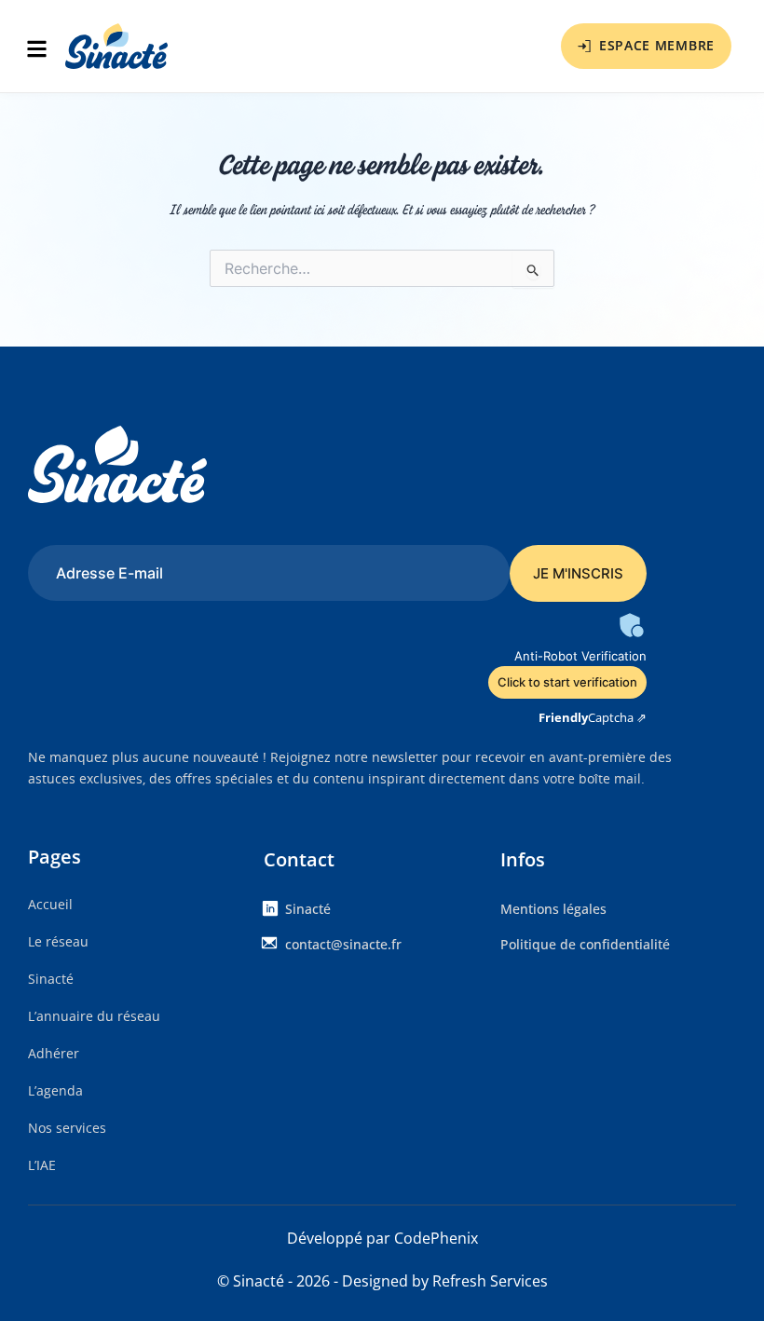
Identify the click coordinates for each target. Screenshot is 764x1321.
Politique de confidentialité (585, 944)
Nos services (67, 1128)
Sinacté (51, 978)
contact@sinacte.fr (343, 944)
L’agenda (55, 1090)
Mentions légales (553, 909)
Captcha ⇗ (593, 717)
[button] (42, 51)
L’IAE (42, 1165)
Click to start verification (567, 681)
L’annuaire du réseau (94, 1016)
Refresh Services (490, 1281)
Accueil (50, 904)
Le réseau (58, 941)
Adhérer (53, 1053)
